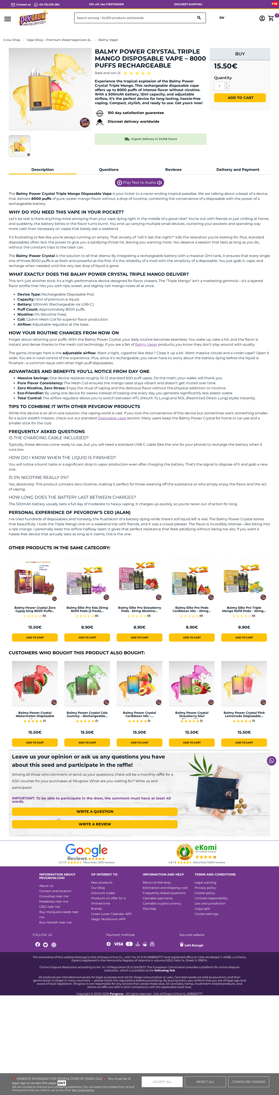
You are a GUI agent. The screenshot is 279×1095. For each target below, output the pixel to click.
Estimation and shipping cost (165, 888)
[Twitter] (46, 945)
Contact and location (55, 891)
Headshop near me (53, 901)
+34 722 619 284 (49, 4)
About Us (46, 886)
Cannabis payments (158, 898)
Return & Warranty (157, 882)
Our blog (98, 888)
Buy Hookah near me (55, 922)
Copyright (202, 909)
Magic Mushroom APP (108, 919)
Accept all (162, 1081)
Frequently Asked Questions (164, 893)
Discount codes (103, 893)
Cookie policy (205, 893)
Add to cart (240, 98)
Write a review (95, 824)
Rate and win (108, 73)
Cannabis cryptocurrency (162, 903)
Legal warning (205, 882)
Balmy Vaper (146, 344)
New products (101, 882)
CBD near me (49, 907)
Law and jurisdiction (210, 903)
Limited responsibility (211, 898)
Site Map (149, 909)
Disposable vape (112, 418)
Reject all (205, 1081)
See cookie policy (83, 1090)
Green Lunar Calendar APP (111, 914)
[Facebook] (38, 945)
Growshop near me (53, 896)
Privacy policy (205, 888)
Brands (96, 909)
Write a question (95, 811)
